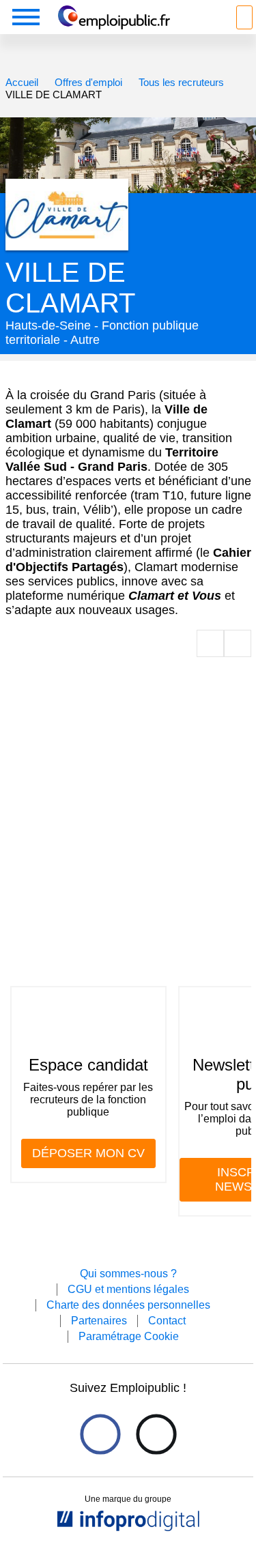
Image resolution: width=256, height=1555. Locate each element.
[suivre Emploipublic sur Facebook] (100, 1434)
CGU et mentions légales (128, 1289)
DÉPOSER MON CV (88, 1153)
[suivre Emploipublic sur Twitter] (156, 1434)
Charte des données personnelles (128, 1305)
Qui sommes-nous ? (128, 1273)
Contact (167, 1320)
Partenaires (99, 1320)
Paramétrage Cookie (129, 1336)
